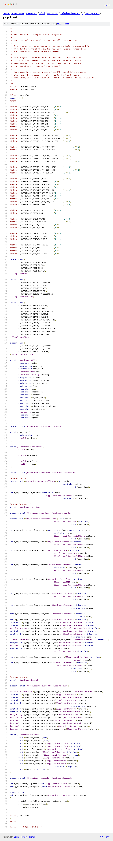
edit (67, 24)
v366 (42, 13)
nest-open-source (13, 13)
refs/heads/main (70, 13)
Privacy (24, 837)
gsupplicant (92, 13)
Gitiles (16, 837)
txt (101, 837)
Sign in (107, 4)
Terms (32, 837)
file (59, 24)
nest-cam (31, 13)
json (108, 837)
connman (52, 13)
